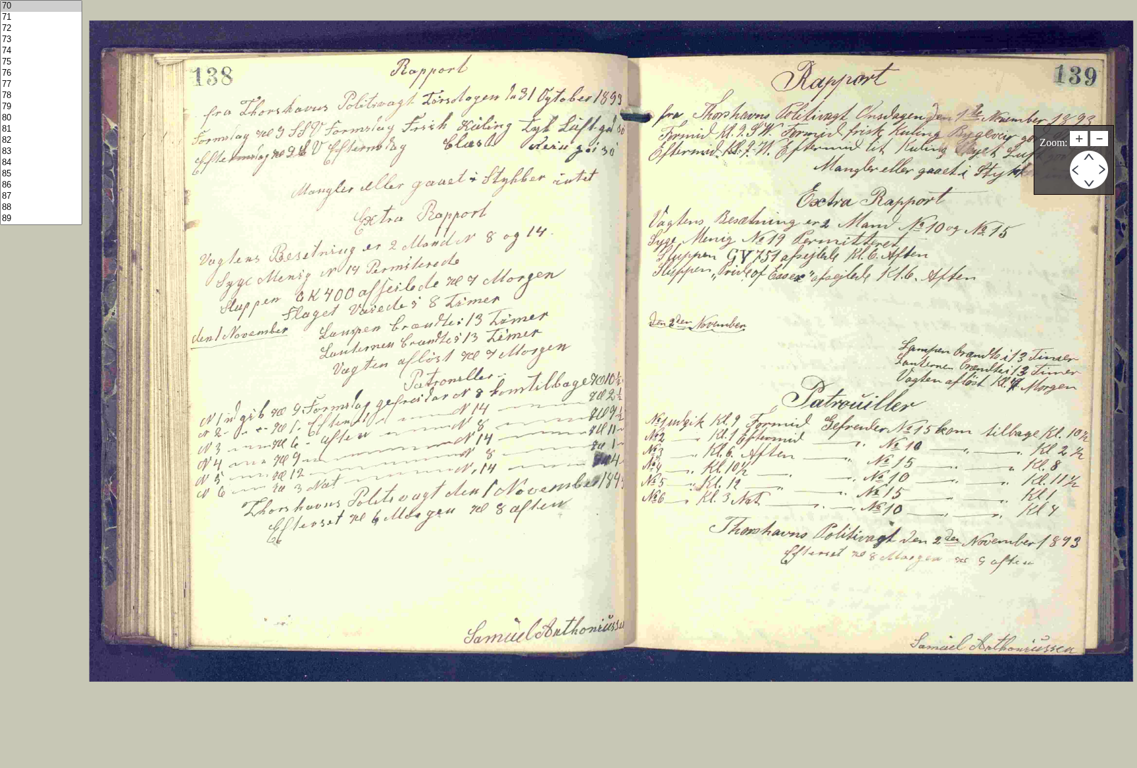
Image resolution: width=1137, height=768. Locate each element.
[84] (41, 162)
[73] (41, 39)
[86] (41, 185)
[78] (41, 95)
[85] (41, 174)
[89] (41, 218)
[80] (41, 118)
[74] (41, 51)
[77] (41, 84)
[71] (41, 17)
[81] (41, 129)
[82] (41, 140)
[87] (41, 196)
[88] (41, 207)
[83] (41, 151)
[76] (41, 73)
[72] (41, 28)
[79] (41, 107)
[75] (41, 62)
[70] (41, 6)
